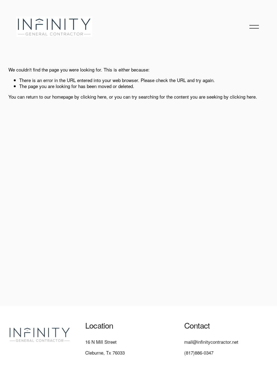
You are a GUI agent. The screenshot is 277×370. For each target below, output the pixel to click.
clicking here (93, 96)
